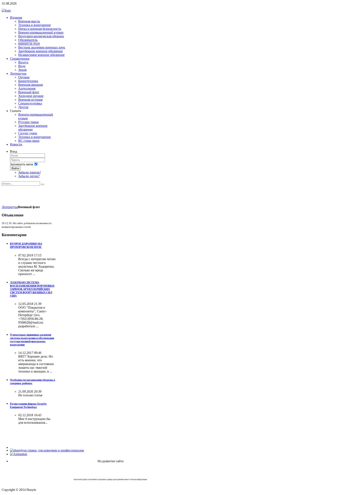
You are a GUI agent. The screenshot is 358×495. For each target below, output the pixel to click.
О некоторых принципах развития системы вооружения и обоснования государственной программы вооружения (32, 339)
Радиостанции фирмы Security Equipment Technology (28, 405)
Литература (10, 207)
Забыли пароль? (29, 172)
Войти (15, 168)
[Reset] (42, 184)
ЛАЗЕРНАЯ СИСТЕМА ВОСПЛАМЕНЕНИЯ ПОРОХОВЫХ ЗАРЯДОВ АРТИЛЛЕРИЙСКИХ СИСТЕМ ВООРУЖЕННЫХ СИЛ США (32, 289)
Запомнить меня (21, 164)
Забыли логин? (29, 176)
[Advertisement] (77, 195)
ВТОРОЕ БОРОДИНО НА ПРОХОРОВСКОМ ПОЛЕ (26, 245)
